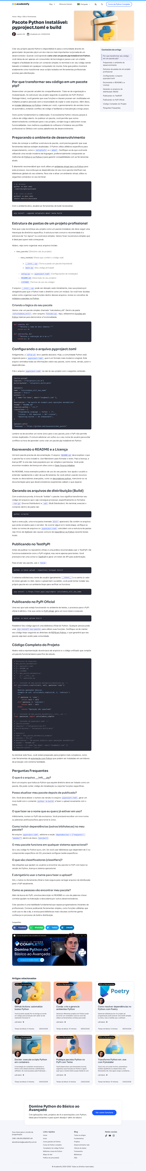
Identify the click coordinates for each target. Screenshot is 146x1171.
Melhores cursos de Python (52, 1151)
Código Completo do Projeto (114, 104)
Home (14, 16)
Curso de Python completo (52, 1145)
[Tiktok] (106, 1135)
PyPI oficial (49, 611)
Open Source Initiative (65, 465)
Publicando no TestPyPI (112, 96)
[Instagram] (114, 1135)
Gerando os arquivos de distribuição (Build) (112, 90)
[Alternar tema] (102, 4)
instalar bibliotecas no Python (28, 105)
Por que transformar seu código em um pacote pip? (116, 57)
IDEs (75, 1158)
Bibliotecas (78, 1154)
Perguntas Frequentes (111, 108)
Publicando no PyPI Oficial (113, 100)
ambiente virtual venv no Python (69, 166)
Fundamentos (79, 1138)
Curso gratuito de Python (52, 1142)
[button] (20, 927)
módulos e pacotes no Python (25, 298)
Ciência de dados (80, 1148)
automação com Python (41, 758)
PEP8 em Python (58, 632)
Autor (45, 1138)
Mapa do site (47, 1154)
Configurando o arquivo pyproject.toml (112, 77)
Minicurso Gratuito (65, 4)
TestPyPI (42, 557)
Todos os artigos (80, 1135)
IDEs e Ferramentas (29, 16)
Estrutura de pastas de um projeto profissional (116, 70)
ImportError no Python (65, 532)
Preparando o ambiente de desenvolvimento (114, 63)
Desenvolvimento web (81, 1145)
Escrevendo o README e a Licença (114, 83)
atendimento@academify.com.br (24, 1142)
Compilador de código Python (53, 1148)
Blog (50, 4)
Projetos (77, 1142)
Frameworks (78, 1151)
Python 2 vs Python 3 (34, 157)
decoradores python (62, 478)
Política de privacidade (51, 1158)
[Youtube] (110, 1135)
